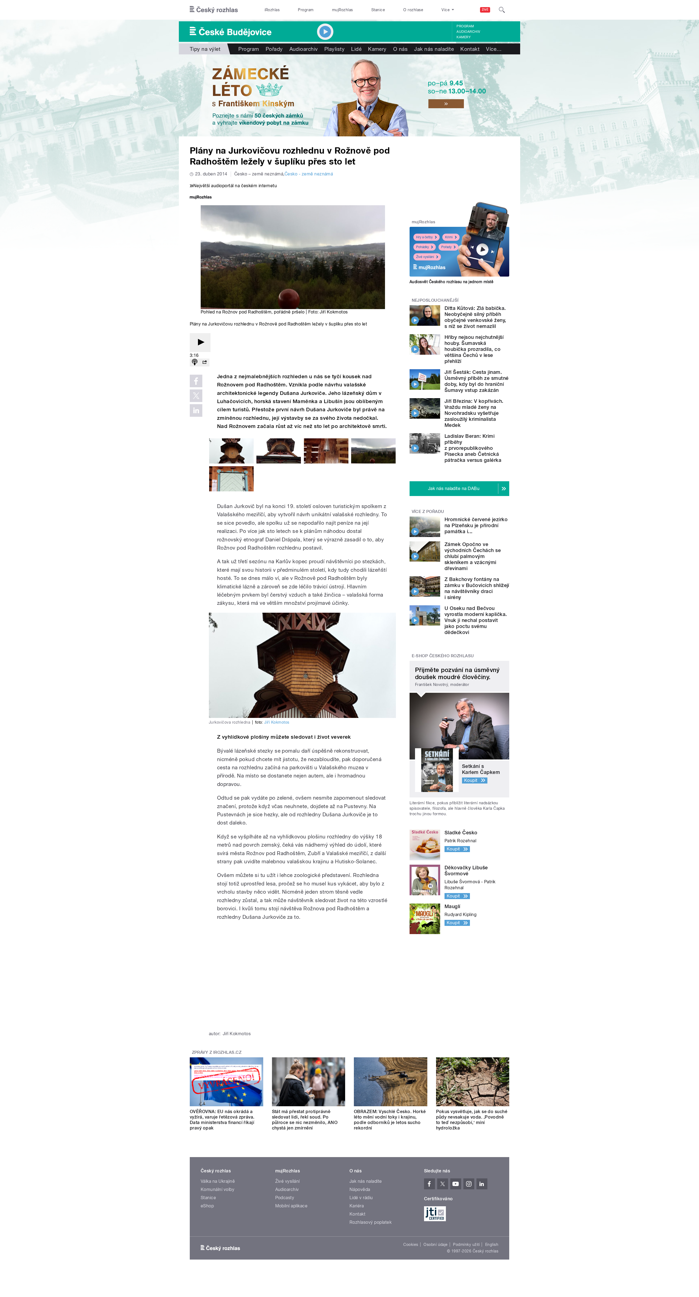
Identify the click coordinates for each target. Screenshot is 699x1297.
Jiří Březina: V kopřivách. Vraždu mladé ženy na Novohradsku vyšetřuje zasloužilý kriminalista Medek (474, 413)
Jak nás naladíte (434, 49)
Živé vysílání (425, 257)
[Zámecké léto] (349, 95)
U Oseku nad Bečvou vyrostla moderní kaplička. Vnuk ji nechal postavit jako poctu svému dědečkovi (476, 620)
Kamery (464, 37)
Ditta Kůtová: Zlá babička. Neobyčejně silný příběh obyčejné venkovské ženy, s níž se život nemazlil (475, 317)
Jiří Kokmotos (276, 722)
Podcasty (284, 1197)
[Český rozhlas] (214, 10)
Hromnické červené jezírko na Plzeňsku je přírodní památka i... (476, 525)
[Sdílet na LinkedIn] (196, 410)
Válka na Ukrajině (218, 1181)
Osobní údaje (435, 1244)
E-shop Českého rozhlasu (443, 655)
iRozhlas (272, 10)
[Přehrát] (200, 342)
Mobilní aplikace (291, 1205)
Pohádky (422, 247)
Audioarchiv (468, 32)
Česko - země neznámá (309, 174)
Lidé (356, 49)
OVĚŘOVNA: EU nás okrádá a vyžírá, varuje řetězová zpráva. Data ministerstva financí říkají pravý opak (222, 1120)
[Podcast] (195, 362)
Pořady (274, 49)
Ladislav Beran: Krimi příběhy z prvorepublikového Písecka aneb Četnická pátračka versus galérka (473, 448)
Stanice (378, 10)
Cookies (410, 1244)
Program (305, 10)
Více (494, 49)
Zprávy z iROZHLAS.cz (217, 1052)
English (491, 1244)
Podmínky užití (466, 1244)
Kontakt (469, 49)
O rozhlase (413, 10)
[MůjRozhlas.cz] (201, 197)
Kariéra (357, 1205)
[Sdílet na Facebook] (196, 381)
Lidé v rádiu (361, 1197)
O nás (400, 49)
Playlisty (334, 49)
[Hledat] (501, 10)
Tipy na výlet (205, 49)
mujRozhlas (342, 10)
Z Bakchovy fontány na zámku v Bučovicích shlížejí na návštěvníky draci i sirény (477, 588)
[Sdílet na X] (196, 395)
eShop (207, 1205)
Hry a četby (424, 237)
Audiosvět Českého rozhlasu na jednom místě (451, 282)
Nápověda (360, 1189)
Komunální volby (217, 1189)
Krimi (449, 237)
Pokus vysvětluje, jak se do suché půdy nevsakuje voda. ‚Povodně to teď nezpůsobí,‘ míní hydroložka (472, 1120)
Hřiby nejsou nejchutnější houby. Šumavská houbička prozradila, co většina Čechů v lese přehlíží (474, 349)
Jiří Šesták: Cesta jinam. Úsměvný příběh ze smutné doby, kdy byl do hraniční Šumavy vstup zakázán (477, 381)
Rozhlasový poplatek (371, 1222)
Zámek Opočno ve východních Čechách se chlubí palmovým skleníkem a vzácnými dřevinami (473, 556)
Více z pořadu (428, 511)
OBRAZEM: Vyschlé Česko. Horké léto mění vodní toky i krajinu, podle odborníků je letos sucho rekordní (390, 1120)
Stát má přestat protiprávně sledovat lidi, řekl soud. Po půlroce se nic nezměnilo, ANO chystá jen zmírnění (305, 1120)
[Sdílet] (204, 362)
